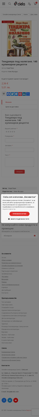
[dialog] (19, 208)
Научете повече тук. (9, 209)
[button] (19, 219)
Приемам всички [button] (19, 214)
